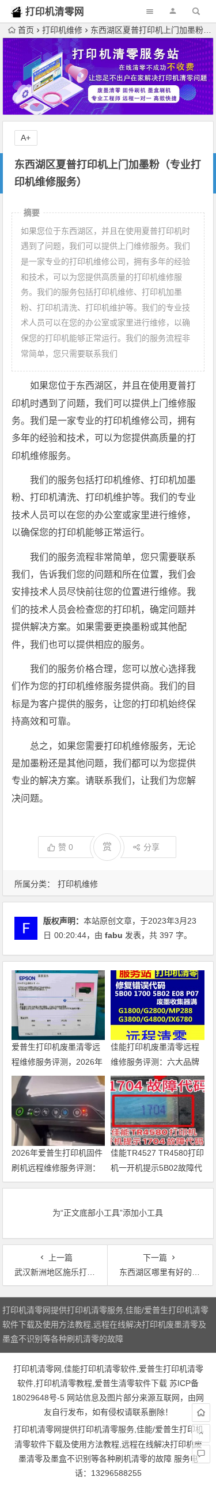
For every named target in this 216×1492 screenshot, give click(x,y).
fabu (114, 935)
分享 (151, 847)
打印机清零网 (54, 11)
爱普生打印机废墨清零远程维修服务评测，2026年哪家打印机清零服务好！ (57, 1061)
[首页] (201, 1412)
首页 (26, 30)
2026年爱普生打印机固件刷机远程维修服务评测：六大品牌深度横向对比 (57, 1167)
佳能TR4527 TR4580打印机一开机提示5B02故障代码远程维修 (157, 1167)
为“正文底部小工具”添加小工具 (107, 1212)
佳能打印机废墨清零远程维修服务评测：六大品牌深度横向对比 (155, 1061)
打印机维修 (62, 30)
